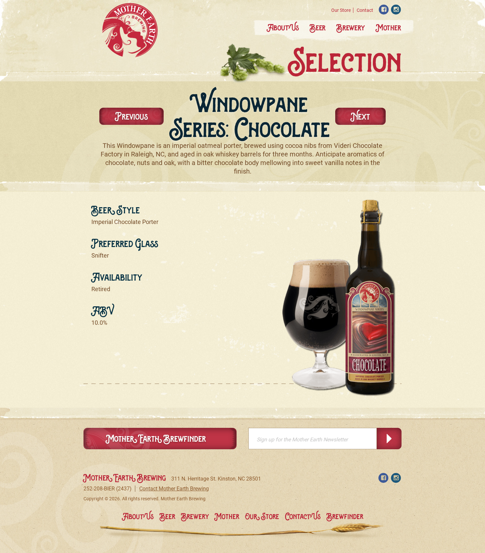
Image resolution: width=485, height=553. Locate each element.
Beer (318, 27)
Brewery (351, 27)
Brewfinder (345, 516)
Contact (365, 10)
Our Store (341, 10)
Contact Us (303, 516)
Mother (388, 27)
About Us (283, 27)
